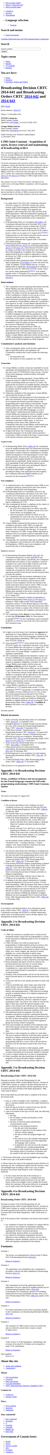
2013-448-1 (39, 222)
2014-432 (31, 732)
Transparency (10, 1368)
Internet (8, 64)
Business (9, 68)
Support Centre (11, 1397)
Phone (8, 62)
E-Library (9, 1379)
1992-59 (25, 910)
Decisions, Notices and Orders (17, 82)
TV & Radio (10, 66)
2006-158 (31, 446)
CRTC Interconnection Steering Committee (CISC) (24, 1386)
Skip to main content (13, 3)
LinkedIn (9, 1427)
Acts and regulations (13, 1384)
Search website (6, 49)
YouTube (9, 1425)
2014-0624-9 (14, 131)
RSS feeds (9, 1432)
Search (4, 51)
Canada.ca (9, 11)
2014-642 (31, 96)
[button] (12, 35)
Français (13, 25)
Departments (10, 15)
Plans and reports (12, 1381)
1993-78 (9, 868)
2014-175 (4, 176)
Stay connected (11, 1419)
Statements (9, 1410)
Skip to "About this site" (14, 5)
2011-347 (36, 555)
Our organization (12, 1377)
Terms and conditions (13, 1366)
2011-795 (9, 751)
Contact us (9, 1395)
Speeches (9, 1408)
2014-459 (19, 728)
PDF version (5, 106)
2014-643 (8, 101)
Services (9, 13)
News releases (11, 1406)
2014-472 (17, 110)
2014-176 (15, 176)
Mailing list (10, 1430)
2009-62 (44, 809)
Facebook (9, 1421)
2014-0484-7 (14, 122)
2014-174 (26, 246)
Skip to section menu (13, 7)
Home (8, 78)
